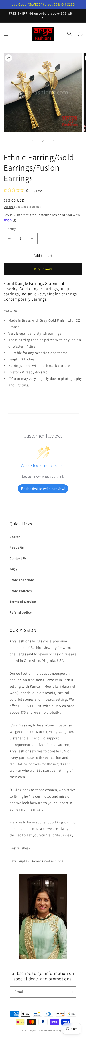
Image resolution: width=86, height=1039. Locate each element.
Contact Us (18, 558)
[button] (6, 34)
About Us (17, 547)
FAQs (13, 569)
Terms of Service (23, 601)
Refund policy (21, 612)
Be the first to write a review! (43, 488)
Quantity (10, 229)
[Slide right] (53, 141)
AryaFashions (36, 1030)
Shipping (9, 206)
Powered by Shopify (54, 1030)
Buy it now (43, 269)
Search (15, 537)
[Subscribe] (71, 992)
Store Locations (22, 580)
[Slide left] (32, 141)
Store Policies (21, 591)
